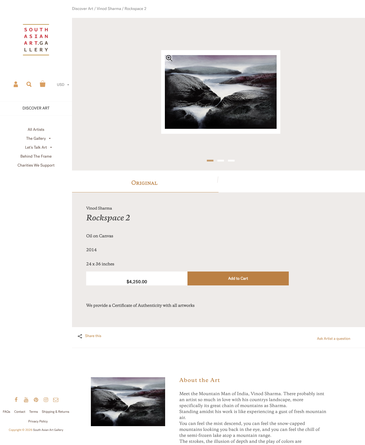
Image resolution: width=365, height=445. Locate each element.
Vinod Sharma (117, 14)
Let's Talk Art (36, 147)
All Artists (36, 129)
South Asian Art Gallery (48, 430)
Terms (33, 412)
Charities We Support (36, 165)
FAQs (6, 412)
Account (16, 83)
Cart (42, 83)
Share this (93, 329)
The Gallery (36, 138)
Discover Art (95, 14)
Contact (19, 412)
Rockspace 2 (140, 14)
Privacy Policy (38, 421)
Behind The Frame (36, 156)
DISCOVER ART (36, 108)
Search (29, 83)
